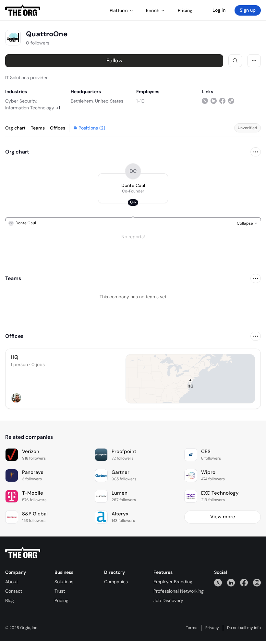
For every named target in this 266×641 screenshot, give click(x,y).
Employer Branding (172, 582)
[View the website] (231, 101)
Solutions (63, 582)
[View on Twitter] (205, 101)
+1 (58, 108)
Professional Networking (178, 591)
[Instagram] (257, 582)
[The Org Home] (22, 10)
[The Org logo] (22, 553)
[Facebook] (244, 582)
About (11, 582)
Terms (191, 627)
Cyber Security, (21, 101)
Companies (116, 582)
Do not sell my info (244, 627)
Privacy (212, 627)
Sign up (248, 10)
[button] (133, 188)
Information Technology (29, 108)
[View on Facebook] (222, 101)
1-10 (140, 101)
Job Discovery (168, 600)
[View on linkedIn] (214, 101)
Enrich (152, 10)
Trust (59, 591)
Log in (218, 10)
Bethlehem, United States (97, 101)
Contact (13, 591)
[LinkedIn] (231, 582)
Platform (119, 10)
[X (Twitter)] (218, 582)
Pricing (61, 600)
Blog (9, 600)
